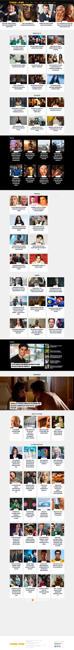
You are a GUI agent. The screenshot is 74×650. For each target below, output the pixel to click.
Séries (49, 2)
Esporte (36, 2)
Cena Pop (54, 2)
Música (45, 2)
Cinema (40, 2)
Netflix (26, 2)
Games (31, 2)
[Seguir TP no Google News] (59, 642)
